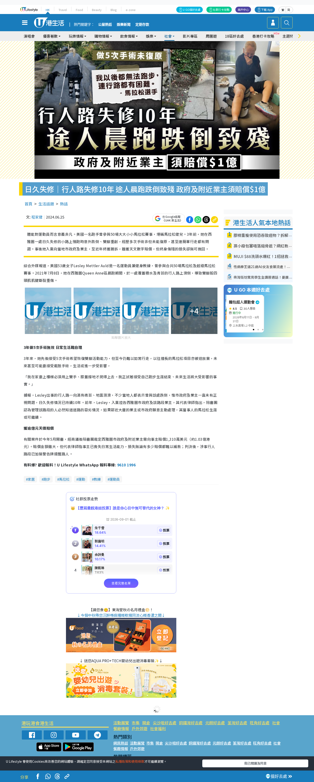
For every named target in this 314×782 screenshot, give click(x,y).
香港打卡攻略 (263, 36)
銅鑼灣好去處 (191, 723)
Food (79, 10)
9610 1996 (126, 465)
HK (48, 10)
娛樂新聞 (124, 24)
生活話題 (46, 204)
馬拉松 (64, 479)
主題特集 (290, 36)
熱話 (64, 204)
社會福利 (158, 728)
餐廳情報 (121, 728)
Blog (114, 10)
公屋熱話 (105, 24)
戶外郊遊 (139, 728)
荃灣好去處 (237, 723)
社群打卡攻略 (221, 9)
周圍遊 (211, 36)
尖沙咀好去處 (164, 723)
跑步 (46, 479)
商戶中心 (243, 9)
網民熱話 (120, 743)
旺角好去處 (259, 723)
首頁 (28, 204)
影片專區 (190, 36)
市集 (136, 723)
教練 (97, 479)
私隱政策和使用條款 (129, 761)
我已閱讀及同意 (255, 763)
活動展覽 (121, 723)
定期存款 (142, 24)
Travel (63, 10)
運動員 (114, 479)
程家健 (37, 217)
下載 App (267, 9)
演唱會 (29, 36)
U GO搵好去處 (191, 9)
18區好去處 (234, 36)
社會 (276, 723)
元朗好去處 (215, 723)
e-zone (131, 10)
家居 (31, 479)
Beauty (97, 10)
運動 (81, 479)
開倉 (146, 723)
